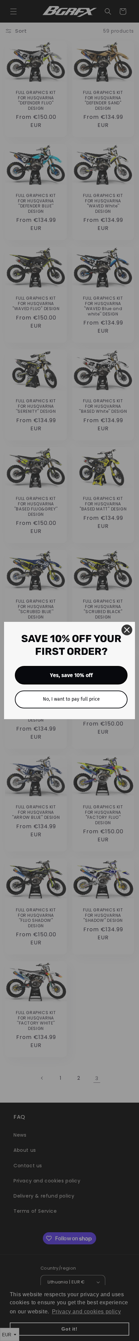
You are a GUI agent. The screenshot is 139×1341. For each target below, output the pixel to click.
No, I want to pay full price (71, 699)
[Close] (127, 630)
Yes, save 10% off (71, 675)
